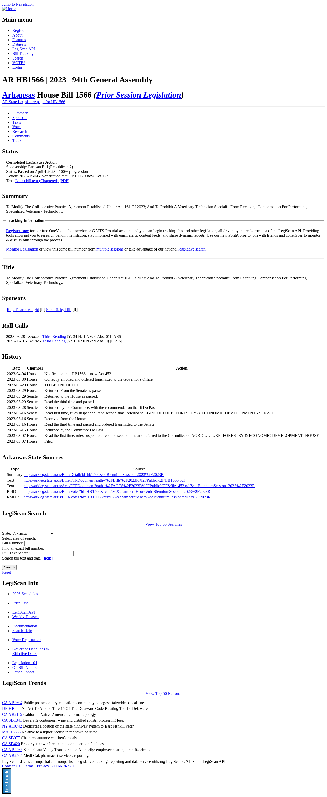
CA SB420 (11, 744)
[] (48, 558)
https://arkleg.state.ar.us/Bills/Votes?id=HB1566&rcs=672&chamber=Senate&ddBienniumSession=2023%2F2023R (117, 497)
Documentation (24, 626)
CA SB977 (11, 738)
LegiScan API (23, 49)
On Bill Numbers (26, 667)
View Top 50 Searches (163, 524)
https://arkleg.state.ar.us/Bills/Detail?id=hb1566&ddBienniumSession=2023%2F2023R (94, 474)
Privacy (43, 766)
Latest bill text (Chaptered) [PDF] (42, 181)
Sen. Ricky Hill (58, 309)
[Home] (9, 9)
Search (17, 58)
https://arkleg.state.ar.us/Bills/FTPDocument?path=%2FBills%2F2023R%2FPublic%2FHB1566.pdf (104, 480)
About (17, 35)
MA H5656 (11, 732)
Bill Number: (13, 543)
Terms (28, 766)
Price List (20, 603)
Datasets (19, 44)
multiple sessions (109, 249)
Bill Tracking (22, 53)
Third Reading (54, 336)
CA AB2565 (12, 755)
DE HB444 (11, 708)
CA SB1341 (12, 720)
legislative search (192, 249)
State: (7, 533)
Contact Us (11, 766)
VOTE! (18, 63)
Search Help (22, 630)
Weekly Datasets (25, 617)
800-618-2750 (63, 766)
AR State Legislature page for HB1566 (33, 102)
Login (17, 67)
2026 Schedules (25, 594)
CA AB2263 (12, 749)
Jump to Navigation (18, 4)
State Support (23, 672)
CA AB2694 (12, 702)
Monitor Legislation (22, 249)
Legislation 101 (24, 663)
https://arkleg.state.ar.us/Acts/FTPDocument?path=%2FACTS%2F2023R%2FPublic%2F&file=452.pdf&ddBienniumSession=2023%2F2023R (139, 486)
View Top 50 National (164, 693)
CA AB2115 (12, 714)
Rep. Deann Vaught (23, 309)
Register (19, 30)
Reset (6, 572)
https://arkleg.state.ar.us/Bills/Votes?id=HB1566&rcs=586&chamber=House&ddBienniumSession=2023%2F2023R (117, 491)
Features (19, 40)
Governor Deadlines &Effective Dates (30, 651)
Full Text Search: (16, 553)
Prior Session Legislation (138, 94)
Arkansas (18, 94)
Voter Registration (26, 640)
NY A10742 (12, 726)
